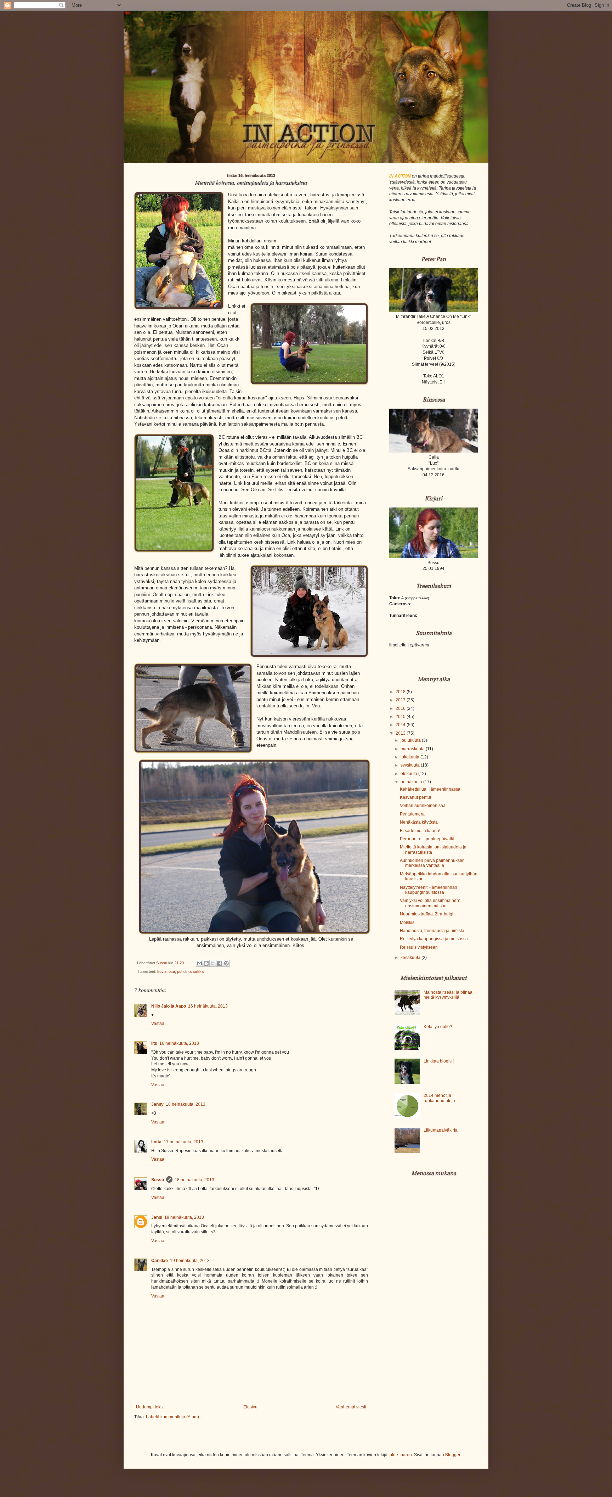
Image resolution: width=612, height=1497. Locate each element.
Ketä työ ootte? (438, 1026)
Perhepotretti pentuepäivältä (427, 838)
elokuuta (409, 773)
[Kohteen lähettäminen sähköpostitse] (199, 963)
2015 (401, 716)
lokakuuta (410, 757)
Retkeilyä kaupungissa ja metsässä (434, 938)
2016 (401, 708)
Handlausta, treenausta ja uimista (432, 930)
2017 (401, 699)
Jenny (157, 1104)
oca (172, 971)
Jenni (156, 1217)
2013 (401, 733)
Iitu (154, 1043)
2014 (401, 724)
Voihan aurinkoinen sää (423, 805)
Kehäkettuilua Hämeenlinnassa (430, 789)
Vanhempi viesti (351, 1407)
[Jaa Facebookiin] (219, 963)
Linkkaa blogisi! (439, 1061)
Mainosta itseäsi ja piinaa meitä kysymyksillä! (448, 995)
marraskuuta (413, 748)
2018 (401, 691)
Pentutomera (412, 814)
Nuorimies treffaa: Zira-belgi (426, 914)
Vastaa (157, 1023)
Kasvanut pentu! (415, 797)
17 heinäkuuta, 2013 (183, 1141)
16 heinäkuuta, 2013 (208, 1006)
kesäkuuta (411, 957)
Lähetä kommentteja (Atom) (172, 1416)
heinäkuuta (412, 781)
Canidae (159, 1260)
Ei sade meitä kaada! (420, 830)
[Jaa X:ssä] (212, 963)
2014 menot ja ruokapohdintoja (439, 1098)
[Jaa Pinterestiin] (226, 963)
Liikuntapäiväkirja (441, 1130)
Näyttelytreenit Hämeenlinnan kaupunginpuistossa (428, 890)
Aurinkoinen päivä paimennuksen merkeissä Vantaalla (432, 863)
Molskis (407, 922)
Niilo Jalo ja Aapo (168, 1006)
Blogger (452, 1454)
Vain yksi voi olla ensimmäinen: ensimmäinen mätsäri (430, 903)
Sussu (157, 1179)
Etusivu (250, 1407)
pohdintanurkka (190, 971)
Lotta (156, 1141)
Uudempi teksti (150, 1407)
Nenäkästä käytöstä (419, 822)
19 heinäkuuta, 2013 (190, 1260)
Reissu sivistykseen (419, 947)
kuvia (161, 971)
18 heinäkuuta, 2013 (194, 1179)
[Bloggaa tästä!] (206, 963)
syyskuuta (411, 765)
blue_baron (401, 1454)
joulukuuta (411, 740)
